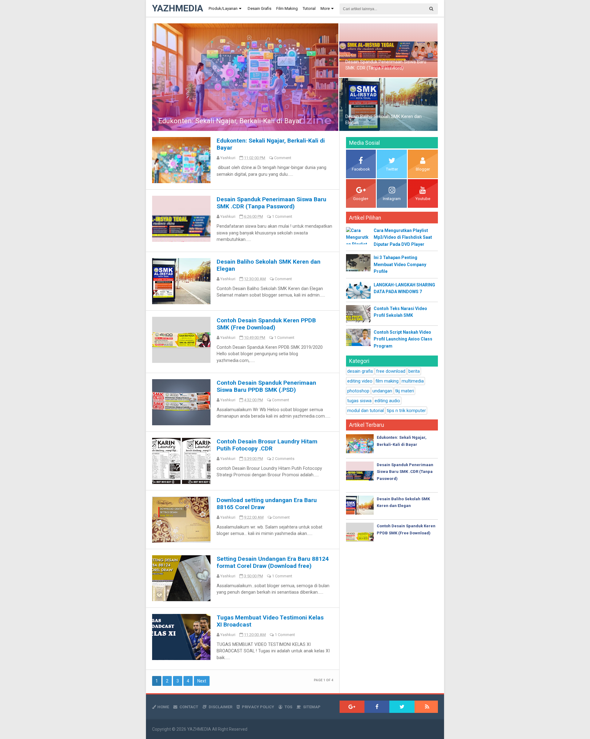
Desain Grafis (360, 371)
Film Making (387, 381)
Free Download (390, 371)
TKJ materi (404, 391)
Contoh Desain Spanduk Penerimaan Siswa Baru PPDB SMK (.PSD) (266, 386)
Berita (414, 371)
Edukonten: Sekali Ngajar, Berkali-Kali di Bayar (230, 121)
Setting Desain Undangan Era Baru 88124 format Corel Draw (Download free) (273, 562)
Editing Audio (387, 400)
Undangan (382, 391)
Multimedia (413, 381)
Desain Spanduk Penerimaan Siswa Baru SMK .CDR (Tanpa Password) (385, 65)
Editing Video (359, 381)
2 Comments (283, 458)
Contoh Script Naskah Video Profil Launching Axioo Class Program (403, 339)
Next (201, 680)
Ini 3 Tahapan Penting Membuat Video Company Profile (400, 264)
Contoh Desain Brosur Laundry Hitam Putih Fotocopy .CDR (267, 445)
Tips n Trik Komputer (406, 410)
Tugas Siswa (359, 400)
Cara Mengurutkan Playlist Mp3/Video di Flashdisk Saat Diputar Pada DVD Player (403, 237)
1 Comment (282, 216)
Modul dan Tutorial (365, 410)
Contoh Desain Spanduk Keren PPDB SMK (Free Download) (266, 324)
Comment (282, 157)
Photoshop (358, 391)
